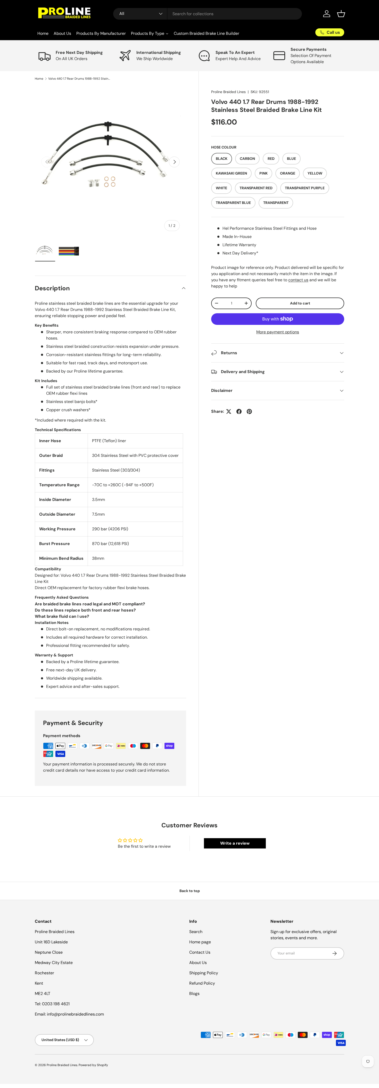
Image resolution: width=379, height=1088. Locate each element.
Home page (200, 942)
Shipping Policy (203, 973)
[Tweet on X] (229, 411)
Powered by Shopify (93, 1065)
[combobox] (207, 14)
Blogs (194, 993)
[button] (341, 13)
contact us (298, 280)
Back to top (189, 890)
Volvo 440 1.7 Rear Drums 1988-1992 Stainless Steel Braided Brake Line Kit (79, 79)
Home (39, 79)
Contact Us (199, 952)
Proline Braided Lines (228, 91)
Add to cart (300, 303)
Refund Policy (202, 983)
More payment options (277, 332)
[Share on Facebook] (239, 411)
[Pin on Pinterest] (249, 411)
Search (195, 931)
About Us (198, 962)
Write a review (235, 843)
